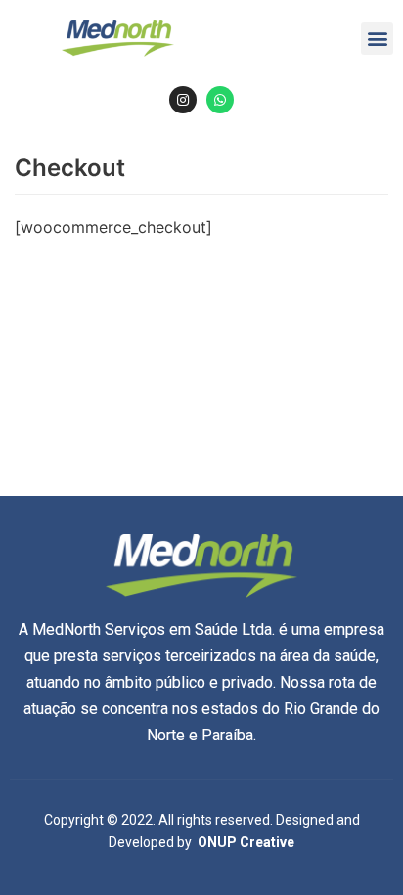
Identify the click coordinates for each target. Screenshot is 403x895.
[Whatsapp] (220, 99)
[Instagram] (183, 99)
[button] (377, 38)
